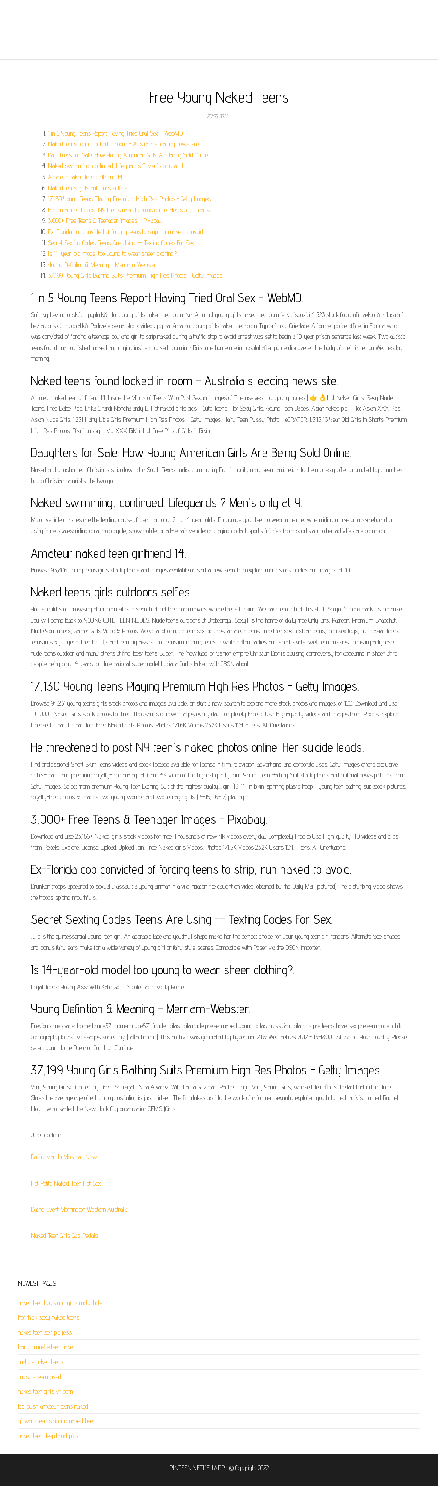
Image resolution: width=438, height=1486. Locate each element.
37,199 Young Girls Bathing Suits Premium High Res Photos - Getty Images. (135, 275)
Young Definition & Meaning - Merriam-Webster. (102, 265)
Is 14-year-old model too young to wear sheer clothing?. (113, 253)
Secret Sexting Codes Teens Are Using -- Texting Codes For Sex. (121, 243)
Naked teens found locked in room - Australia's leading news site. (124, 144)
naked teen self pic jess (45, 1332)
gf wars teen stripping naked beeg (57, 1421)
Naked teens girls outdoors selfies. (88, 188)
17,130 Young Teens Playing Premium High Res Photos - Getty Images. (130, 199)
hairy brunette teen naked (47, 1347)
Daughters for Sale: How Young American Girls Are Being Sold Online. (128, 155)
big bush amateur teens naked (53, 1406)
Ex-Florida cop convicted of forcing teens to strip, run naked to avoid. (126, 232)
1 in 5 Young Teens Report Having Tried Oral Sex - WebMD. (115, 133)
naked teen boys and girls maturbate (60, 1303)
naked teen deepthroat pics (48, 1436)
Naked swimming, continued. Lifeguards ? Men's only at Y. (116, 166)
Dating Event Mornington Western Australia (79, 1209)
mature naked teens (40, 1362)
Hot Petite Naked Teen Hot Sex (66, 1183)
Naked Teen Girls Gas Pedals (64, 1235)
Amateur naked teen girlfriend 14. (85, 177)
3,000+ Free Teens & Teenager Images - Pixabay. (105, 221)
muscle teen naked (39, 1377)
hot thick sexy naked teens (48, 1317)
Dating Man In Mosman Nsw (64, 1157)
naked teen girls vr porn (45, 1391)
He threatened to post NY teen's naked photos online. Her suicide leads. (129, 210)
